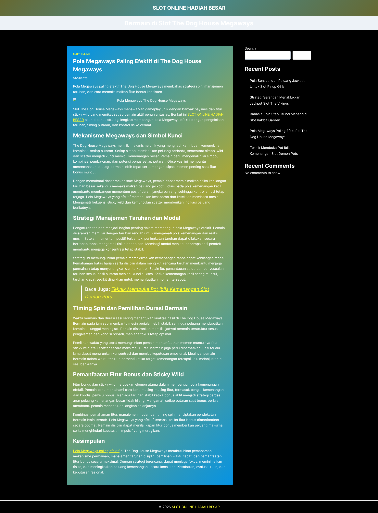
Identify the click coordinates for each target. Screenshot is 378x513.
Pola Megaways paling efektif (96, 451)
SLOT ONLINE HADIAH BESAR (196, 507)
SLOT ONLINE (81, 53)
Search (250, 48)
